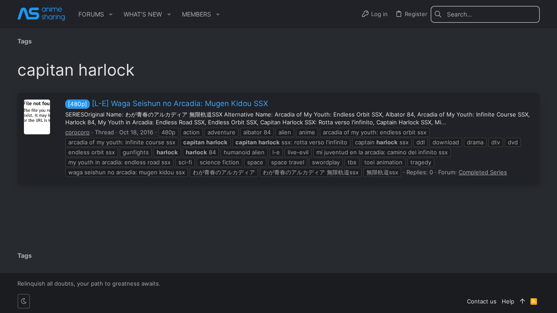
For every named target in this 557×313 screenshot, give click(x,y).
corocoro (77, 132)
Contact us (482, 301)
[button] (111, 14)
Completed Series (483, 172)
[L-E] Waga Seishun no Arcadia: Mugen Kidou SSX (168, 103)
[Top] (522, 301)
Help (508, 301)
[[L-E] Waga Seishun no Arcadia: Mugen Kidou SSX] (37, 117)
